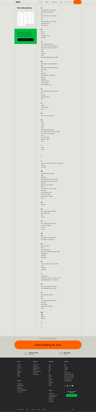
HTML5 (42, 141)
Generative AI (51, 398)
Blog (65, 364)
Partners (65, 369)
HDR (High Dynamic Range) (47, 129)
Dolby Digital (44, 82)
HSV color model (45, 139)
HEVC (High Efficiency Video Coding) (50, 131)
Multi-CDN (43, 190)
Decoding (43, 73)
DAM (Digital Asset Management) (49, 63)
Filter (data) (44, 107)
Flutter (50, 377)
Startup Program (67, 372)
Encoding (43, 95)
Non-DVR (43, 204)
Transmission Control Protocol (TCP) (50, 278)
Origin (42, 216)
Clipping (43, 53)
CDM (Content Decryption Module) (49, 45)
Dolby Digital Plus (46, 84)
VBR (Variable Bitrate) (47, 294)
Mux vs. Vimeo (19, 391)
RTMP (42, 247)
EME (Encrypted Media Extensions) (50, 91)
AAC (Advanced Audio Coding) (48, 10)
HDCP (42, 127)
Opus (42, 215)
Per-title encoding (46, 225)
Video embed (44, 304)
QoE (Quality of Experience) (48, 237)
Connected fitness (52, 396)
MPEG (42, 175)
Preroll (43, 229)
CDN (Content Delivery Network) (49, 47)
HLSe (42, 135)
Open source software (37, 371)
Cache (42, 51)
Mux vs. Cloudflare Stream (22, 390)
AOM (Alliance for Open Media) (49, 15)
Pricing (18, 375)
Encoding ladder (45, 96)
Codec (42, 55)
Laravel (50, 385)
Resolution (44, 257)
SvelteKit (50, 375)
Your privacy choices (68, 380)
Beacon (42, 31)
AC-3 (42, 13)
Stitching (43, 269)
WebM (42, 314)
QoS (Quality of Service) (47, 239)
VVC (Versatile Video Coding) (48, 300)
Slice (42, 265)
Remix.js (50, 383)
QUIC (42, 235)
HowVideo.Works (20, 388)
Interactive (19, 371)
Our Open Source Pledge (68, 377)
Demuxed (43, 77)
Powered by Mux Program (69, 374)
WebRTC (42, 316)
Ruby (50, 366)
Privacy (38, 409)
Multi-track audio (45, 194)
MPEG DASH (43, 177)
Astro (50, 374)
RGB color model (45, 245)
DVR (42, 71)
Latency (43, 165)
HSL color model (45, 137)
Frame (42, 109)
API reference (35, 366)
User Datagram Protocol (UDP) (48, 288)
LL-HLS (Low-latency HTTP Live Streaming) (52, 163)
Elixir (49, 371)
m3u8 (42, 198)
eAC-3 (42, 98)
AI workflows (51, 401)
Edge (42, 93)
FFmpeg (42, 105)
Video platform (51, 393)
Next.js (50, 380)
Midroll (43, 186)
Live (18, 369)
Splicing (43, 267)
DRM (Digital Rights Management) (49, 67)
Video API (43, 302)
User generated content (53, 395)
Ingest (42, 147)
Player (18, 374)
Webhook (43, 318)
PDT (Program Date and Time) (48, 223)
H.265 (42, 124)
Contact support (36, 374)
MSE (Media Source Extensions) (49, 181)
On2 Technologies (45, 213)
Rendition (43, 255)
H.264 (42, 122)
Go (49, 372)
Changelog (35, 369)
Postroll (43, 227)
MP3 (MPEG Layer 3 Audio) (47, 173)
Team (65, 366)
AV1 (42, 19)
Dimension (43, 79)
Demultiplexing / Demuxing (48, 75)
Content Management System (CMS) (49, 57)
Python (50, 369)
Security (32, 409)
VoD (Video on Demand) (47, 306)
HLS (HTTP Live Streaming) (48, 133)
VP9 (42, 298)
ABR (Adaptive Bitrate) (47, 12)
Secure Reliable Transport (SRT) (49, 263)
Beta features (35, 372)
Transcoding (44, 276)
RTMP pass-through (45, 249)
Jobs (65, 371)
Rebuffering (44, 253)
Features (18, 366)
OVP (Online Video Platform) (48, 211)
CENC (42, 49)
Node (50, 364)
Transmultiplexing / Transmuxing (49, 279)
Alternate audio (45, 23)
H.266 (42, 125)
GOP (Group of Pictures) (47, 115)
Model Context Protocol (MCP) (48, 188)
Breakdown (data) (45, 35)
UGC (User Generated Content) (48, 286)
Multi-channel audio (46, 192)
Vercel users (51, 399)
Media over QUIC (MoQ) (47, 184)
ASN (42, 17)
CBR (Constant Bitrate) (47, 44)
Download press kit (67, 379)
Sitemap (44, 409)
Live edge (43, 167)
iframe (42, 149)
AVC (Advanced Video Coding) (48, 21)
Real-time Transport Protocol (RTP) (50, 251)
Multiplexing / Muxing (47, 196)
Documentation (35, 364)
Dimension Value (45, 80)
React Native (51, 382)
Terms (27, 409)
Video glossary (19, 383)
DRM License (44, 69)
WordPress (51, 379)
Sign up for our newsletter (69, 375)
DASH (42, 65)
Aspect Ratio (44, 25)
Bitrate (43, 33)
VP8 (42, 296)
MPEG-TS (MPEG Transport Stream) (49, 179)
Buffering (43, 37)
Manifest (43, 183)
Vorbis (42, 308)
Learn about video (20, 385)
